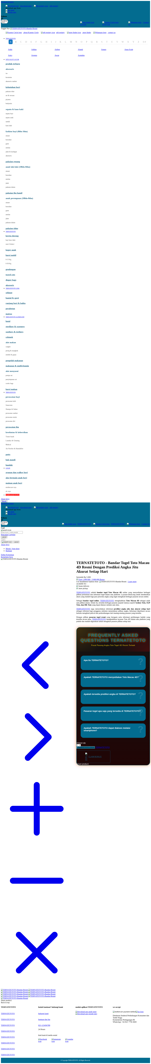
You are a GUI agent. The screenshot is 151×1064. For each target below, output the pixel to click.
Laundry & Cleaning (12, 441)
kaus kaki (9, 125)
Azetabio (81, 55)
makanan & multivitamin (17, 366)
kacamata (9, 77)
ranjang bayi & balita (15, 303)
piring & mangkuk (12, 351)
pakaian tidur (10, 91)
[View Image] (14, 990)
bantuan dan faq (44, 1019)
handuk (9, 465)
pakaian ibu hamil (14, 193)
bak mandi (10, 460)
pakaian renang (13, 161)
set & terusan (10, 95)
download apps (26, 6)
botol (8, 321)
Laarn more (132, 582)
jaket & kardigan (11, 152)
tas (6, 73)
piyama (8, 99)
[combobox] (12, 532)
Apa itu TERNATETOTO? (96, 660)
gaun (7, 144)
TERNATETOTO (84, 524)
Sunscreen (9, 405)
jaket (7, 183)
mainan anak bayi (14, 483)
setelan (8, 148)
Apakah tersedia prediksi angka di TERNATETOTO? (110, 694)
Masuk (4, 501)
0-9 (144, 42)
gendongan (11, 269)
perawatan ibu (12, 427)
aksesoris (9, 156)
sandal (8, 121)
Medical (8, 445)
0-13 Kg (8, 259)
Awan (57, 55)
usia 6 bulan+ (10, 244)
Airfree (57, 49)
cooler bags (9, 383)
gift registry (53, 6)
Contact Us (145, 524)
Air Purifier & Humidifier (14, 449)
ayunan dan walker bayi (17, 472)
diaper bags (11, 280)
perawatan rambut (12, 413)
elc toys (8, 491)
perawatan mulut (11, 417)
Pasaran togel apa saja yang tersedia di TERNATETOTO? (112, 711)
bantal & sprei (12, 298)
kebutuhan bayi (13, 87)
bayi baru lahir (10, 240)
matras (9, 314)
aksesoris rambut (11, 81)
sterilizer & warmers (15, 326)
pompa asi (9, 375)
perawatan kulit (11, 401)
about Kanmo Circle (31, 33)
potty (8, 454)
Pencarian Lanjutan (8, 535)
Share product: (83, 764)
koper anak (11, 250)
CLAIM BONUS (95, 757)
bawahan (8, 140)
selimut (9, 292)
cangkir (8, 347)
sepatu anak (9, 117)
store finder (87, 33)
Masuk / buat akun (12, 549)
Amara (103, 49)
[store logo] (23, 29)
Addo (10, 49)
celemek (9, 337)
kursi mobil (11, 255)
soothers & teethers (14, 332)
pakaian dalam (10, 187)
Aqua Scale (128, 49)
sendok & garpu (11, 355)
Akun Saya (5, 499)
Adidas (34, 49)
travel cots (10, 274)
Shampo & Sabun (11, 409)
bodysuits (9, 103)
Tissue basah (10, 437)
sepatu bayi (9, 113)
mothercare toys (11, 487)
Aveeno (34, 55)
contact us (111, 33)
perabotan (10, 308)
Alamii (80, 49)
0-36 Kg (8, 263)
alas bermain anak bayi (16, 478)
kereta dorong (12, 236)
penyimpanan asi (11, 379)
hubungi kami (43, 1014)
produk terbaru (13, 64)
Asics (10, 55)
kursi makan (11, 389)
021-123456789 (44, 1025)
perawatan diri (10, 421)
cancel (4, 537)
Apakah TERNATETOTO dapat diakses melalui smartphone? (107, 729)
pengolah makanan (14, 360)
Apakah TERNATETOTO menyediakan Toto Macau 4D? (111, 677)
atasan (8, 136)
